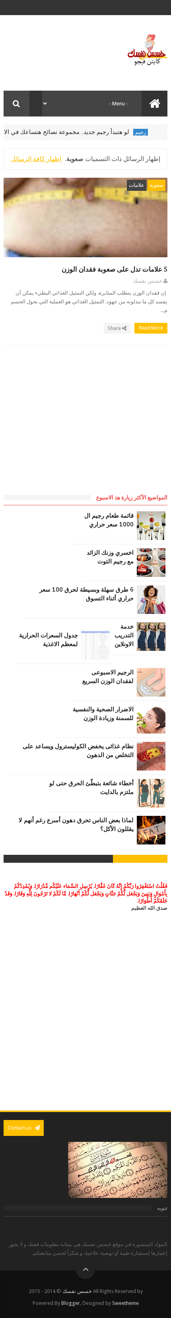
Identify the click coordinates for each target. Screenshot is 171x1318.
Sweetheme (125, 1303)
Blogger (70, 1303)
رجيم (150, 132)
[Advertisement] (100, 427)
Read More (150, 328)
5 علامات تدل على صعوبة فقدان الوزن (114, 269)
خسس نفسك (77, 1291)
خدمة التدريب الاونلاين (124, 635)
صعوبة (156, 185)
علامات (136, 185)
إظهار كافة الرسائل (36, 159)
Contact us (20, 1128)
